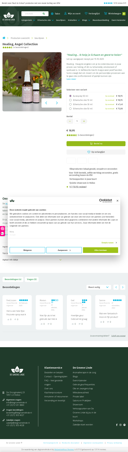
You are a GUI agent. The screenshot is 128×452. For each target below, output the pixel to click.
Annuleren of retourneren (56, 396)
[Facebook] (117, 425)
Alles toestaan (100, 250)
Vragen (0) (31, 279)
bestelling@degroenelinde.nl (19, 412)
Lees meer (71, 79)
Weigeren (27, 250)
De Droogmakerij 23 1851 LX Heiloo (15, 393)
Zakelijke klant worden (83, 424)
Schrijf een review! (118, 336)
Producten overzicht (20, 38)
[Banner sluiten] (117, 201)
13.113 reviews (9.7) (120, 3)
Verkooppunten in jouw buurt (83, 179)
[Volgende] (57, 103)
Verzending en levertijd (54, 400)
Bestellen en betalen (53, 372)
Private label (78, 396)
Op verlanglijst (98, 152)
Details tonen (108, 243)
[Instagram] (121, 425)
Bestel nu (98, 143)
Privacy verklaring (114, 443)
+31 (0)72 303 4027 (15, 415)
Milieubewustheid (81, 392)
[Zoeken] (44, 14)
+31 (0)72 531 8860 (15, 405)
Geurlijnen (39, 38)
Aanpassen (63, 250)
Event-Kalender (80, 380)
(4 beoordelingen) (20, 47)
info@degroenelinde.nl (16, 402)
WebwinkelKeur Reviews (64, 449)
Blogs (75, 376)
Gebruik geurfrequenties (84, 384)
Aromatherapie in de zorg (84, 372)
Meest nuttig (94, 287)
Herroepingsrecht (50, 443)
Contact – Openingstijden (55, 376)
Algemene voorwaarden (93, 443)
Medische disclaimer (70, 443)
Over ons (48, 388)
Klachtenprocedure (53, 392)
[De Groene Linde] (8, 16)
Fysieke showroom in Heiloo (82, 183)
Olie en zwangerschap (83, 388)
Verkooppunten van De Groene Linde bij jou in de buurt (84, 412)
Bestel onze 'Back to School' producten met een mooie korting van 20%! (31, 3)
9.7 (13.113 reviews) (78, 187)
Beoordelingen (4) (13, 279)
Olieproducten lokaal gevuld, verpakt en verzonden (93, 169)
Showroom (78, 404)
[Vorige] (46, 103)
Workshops (78, 420)
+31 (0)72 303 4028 (15, 425)
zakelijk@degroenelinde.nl (18, 422)
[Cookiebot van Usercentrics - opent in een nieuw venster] (101, 201)
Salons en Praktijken (82, 400)
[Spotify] (124, 425)
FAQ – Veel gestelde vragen (53, 382)
